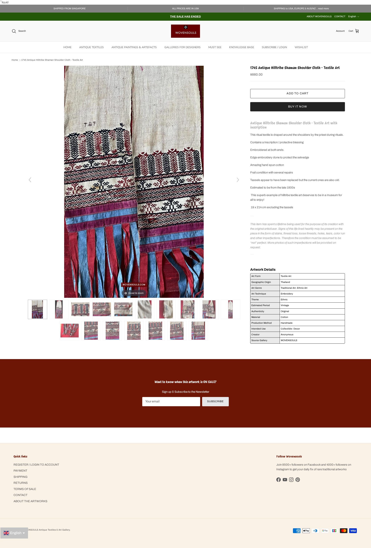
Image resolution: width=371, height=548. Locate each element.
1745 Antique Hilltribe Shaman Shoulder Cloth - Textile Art (52, 60)
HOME (67, 47)
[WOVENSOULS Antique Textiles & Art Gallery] (185, 31)
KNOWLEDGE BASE (241, 47)
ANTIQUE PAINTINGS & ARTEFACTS (134, 47)
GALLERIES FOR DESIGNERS (182, 47)
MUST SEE (214, 47)
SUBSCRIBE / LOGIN (274, 47)
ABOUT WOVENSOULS (319, 16)
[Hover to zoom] (134, 181)
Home (15, 60)
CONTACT (339, 16)
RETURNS (21, 482)
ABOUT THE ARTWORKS (30, 501)
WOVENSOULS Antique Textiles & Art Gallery (46, 529)
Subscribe (215, 401)
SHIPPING (20, 476)
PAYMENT (20, 470)
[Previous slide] (30, 180)
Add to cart (297, 93)
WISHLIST (301, 47)
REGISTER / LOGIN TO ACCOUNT (36, 464)
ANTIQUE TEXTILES (91, 47)
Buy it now (297, 106)
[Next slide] (238, 180)
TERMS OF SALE (25, 489)
